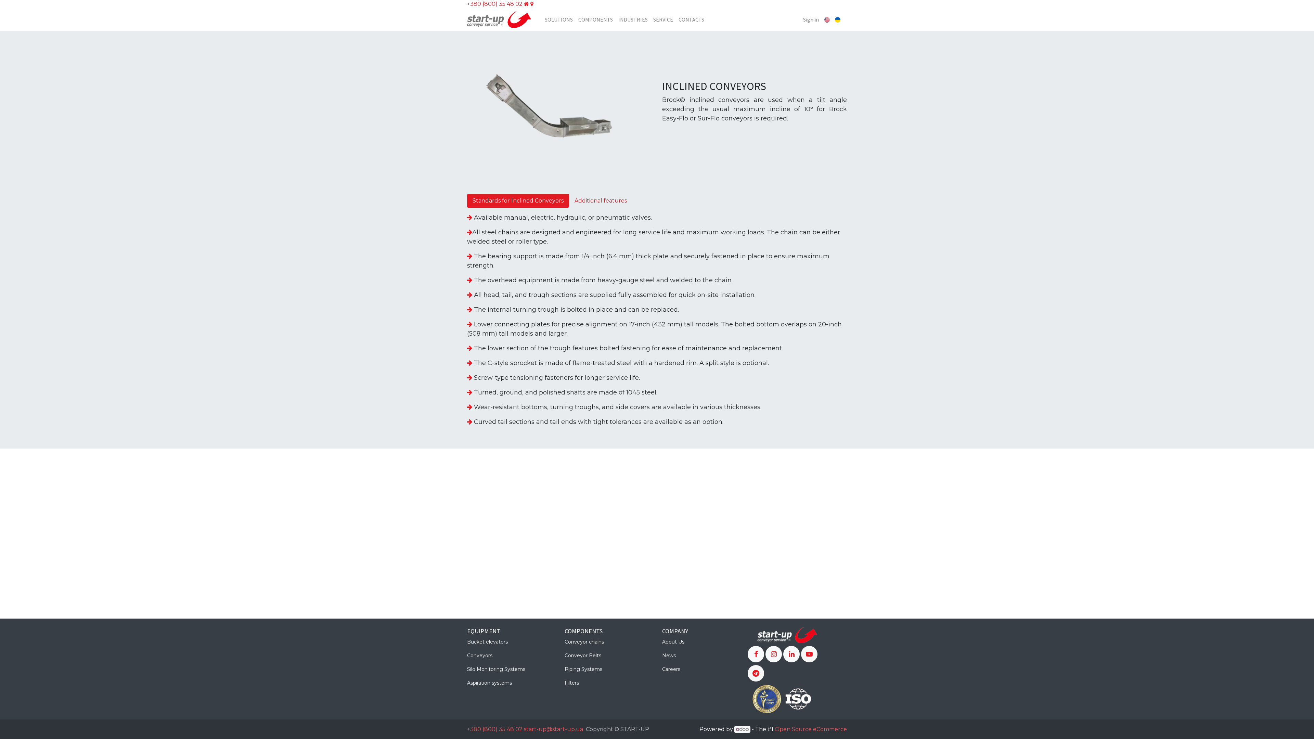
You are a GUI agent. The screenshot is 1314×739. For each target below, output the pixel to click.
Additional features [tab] (601, 200)
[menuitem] (559, 19)
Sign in (811, 19)
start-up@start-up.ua (553, 729)
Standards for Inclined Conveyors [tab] (518, 200)
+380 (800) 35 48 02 (495, 4)
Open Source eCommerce (811, 729)
